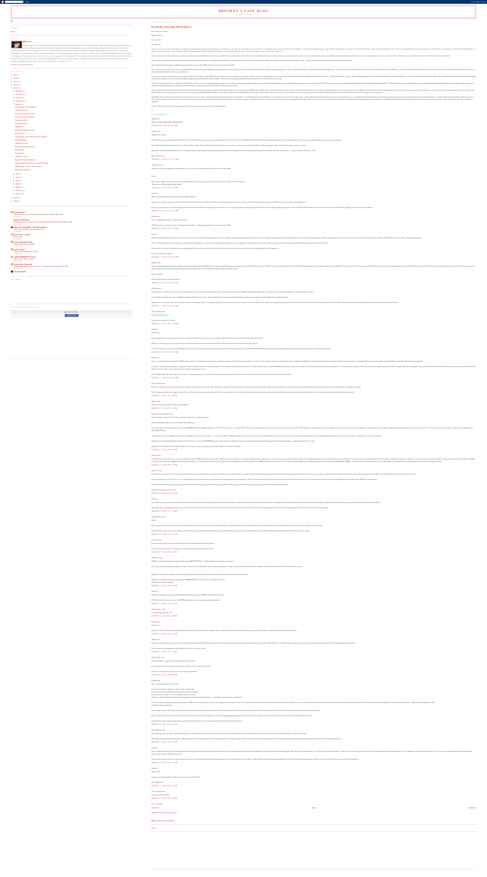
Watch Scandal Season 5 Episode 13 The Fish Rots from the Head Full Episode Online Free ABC (43, 222)
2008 (16, 201)
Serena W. (154, 470)
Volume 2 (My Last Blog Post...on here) (26, 251)
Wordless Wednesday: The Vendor (24, 244)
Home (314, 808)
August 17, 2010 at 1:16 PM (164, 408)
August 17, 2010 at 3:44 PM (164, 585)
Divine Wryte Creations (22, 234)
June (17, 177)
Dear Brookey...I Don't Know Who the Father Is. (171, 26)
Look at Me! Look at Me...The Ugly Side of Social (29, 229)
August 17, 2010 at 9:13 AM (164, 125)
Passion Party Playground (23, 264)
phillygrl (154, 455)
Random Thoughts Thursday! (25, 113)
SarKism (154, 262)
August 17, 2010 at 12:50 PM (164, 352)
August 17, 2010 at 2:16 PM (164, 465)
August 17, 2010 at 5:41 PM (164, 651)
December (19, 91)
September (19, 101)
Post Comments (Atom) (169, 812)
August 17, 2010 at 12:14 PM (164, 228)
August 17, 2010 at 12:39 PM (164, 323)
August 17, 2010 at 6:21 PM (164, 762)
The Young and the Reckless (25, 117)
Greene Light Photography (23, 242)
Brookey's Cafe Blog (243, 11)
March (18, 187)
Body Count (19, 153)
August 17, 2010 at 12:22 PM (164, 257)
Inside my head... (19, 249)
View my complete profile (22, 64)
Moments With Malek (21, 219)
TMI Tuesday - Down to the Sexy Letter (28, 166)
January (18, 193)
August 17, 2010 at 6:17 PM (164, 742)
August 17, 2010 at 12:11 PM (164, 187)
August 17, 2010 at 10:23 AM (164, 159)
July (17, 174)
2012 (16, 81)
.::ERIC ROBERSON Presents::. (25, 257)
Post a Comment (157, 804)
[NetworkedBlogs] (71, 312)
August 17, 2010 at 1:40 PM (164, 449)
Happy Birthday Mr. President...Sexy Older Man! (31, 163)
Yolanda (154, 131)
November (19, 94)
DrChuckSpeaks (19, 212)
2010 (16, 88)
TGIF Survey (19, 127)
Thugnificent (19, 150)
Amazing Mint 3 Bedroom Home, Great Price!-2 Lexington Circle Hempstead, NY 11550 (41, 266)
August (18, 104)
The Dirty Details (20, 271)
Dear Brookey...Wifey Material (25, 107)
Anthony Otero (156, 609)
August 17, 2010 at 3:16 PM (164, 511)
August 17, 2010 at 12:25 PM (164, 282)
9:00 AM (165, 31)
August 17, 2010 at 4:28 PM (164, 603)
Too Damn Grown (21, 123)
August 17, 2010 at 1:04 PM (164, 395)
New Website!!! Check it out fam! (24, 259)
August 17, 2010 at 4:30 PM (164, 616)
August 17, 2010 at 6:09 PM (164, 674)
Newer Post (155, 808)
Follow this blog (71, 315)
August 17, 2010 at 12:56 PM (164, 377)
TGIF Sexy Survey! (21, 110)
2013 (16, 78)
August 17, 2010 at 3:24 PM (164, 552)
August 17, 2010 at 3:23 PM (164, 534)
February (19, 190)
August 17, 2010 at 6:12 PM (164, 724)
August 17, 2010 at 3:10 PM (164, 493)
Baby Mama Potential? (23, 169)
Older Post (472, 808)
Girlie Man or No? (21, 120)
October (18, 97)
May (17, 180)
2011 (16, 85)
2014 (16, 75)
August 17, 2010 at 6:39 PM (164, 798)
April (18, 184)
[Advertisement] (170, 850)
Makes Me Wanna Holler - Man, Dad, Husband (30, 227)
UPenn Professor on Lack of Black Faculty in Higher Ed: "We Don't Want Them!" (39, 214)
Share (153, 828)
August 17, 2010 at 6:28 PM (164, 785)
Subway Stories (18, 237)
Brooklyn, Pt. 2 (20, 133)
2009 (16, 198)
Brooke (153, 216)
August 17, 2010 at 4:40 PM (164, 634)
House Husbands (21, 140)
